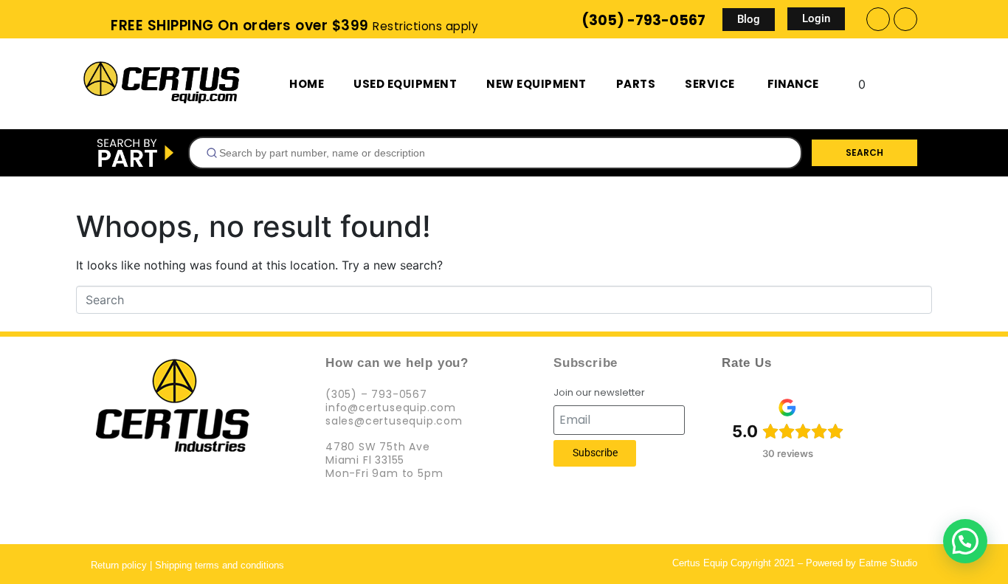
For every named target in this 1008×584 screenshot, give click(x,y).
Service (710, 84)
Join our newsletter (599, 393)
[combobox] (495, 153)
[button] (965, 541)
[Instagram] (905, 19)
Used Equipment (405, 84)
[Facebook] (878, 19)
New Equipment (536, 84)
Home (306, 84)
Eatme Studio (888, 562)
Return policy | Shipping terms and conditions (187, 565)
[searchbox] (501, 153)
